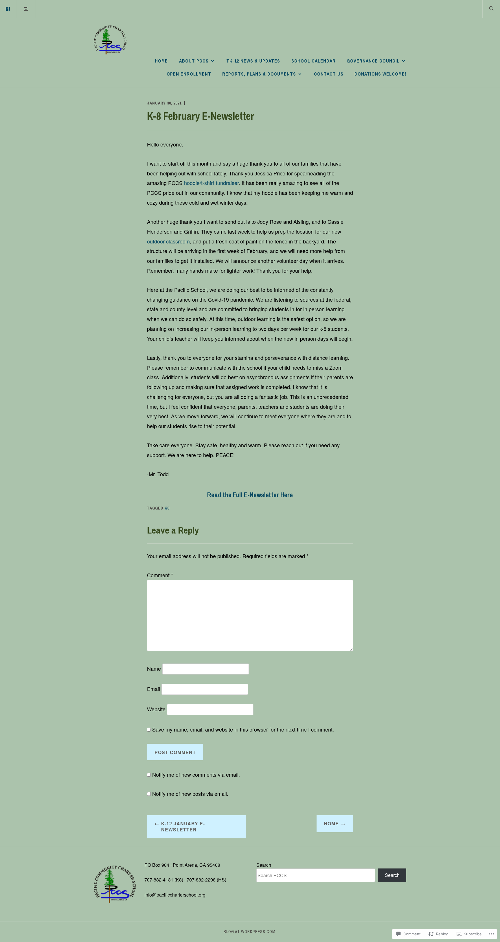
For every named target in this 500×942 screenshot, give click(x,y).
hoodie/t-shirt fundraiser (211, 182)
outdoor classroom (168, 241)
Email (153, 688)
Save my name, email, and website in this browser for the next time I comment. (243, 729)
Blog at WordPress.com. (250, 931)
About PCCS (194, 61)
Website (156, 709)
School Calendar (313, 61)
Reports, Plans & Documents (259, 74)
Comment (160, 575)
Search (263, 865)
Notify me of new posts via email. (190, 793)
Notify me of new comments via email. (196, 774)
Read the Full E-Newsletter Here (250, 494)
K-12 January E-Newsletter (183, 826)
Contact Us (328, 74)
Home (161, 61)
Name (154, 668)
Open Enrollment (189, 74)
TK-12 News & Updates (253, 61)
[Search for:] (491, 9)
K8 (167, 508)
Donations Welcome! (380, 74)
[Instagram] (26, 8)
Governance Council (373, 61)
